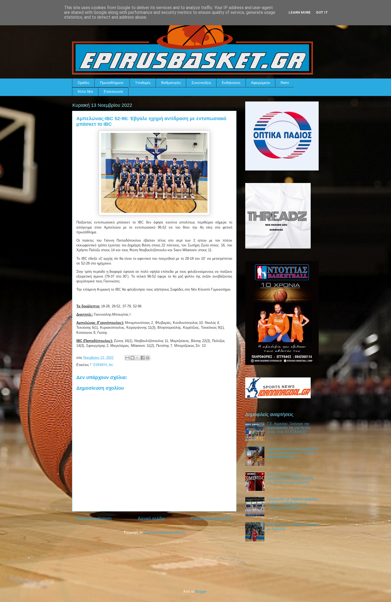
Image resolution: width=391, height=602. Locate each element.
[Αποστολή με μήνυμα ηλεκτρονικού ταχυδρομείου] (127, 357)
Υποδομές (143, 83)
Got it (322, 12)
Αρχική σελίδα (151, 518)
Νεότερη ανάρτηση (93, 518)
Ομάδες (83, 83)
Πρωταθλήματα (111, 83)
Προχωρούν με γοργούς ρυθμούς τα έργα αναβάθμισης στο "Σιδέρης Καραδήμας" (292, 503)
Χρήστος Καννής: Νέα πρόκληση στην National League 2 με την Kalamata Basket (292, 453)
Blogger (201, 591)
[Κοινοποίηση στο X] (137, 357)
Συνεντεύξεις (201, 83)
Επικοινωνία (113, 91)
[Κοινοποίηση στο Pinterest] (147, 357)
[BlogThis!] (132, 357)
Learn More (300, 12)
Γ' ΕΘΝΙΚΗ (98, 365)
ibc (111, 365)
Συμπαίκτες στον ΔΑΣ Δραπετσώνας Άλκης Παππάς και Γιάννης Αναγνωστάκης (290, 478)
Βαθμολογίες (171, 83)
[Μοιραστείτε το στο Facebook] (142, 357)
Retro (285, 83)
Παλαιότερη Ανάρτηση (211, 518)
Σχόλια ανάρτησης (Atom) (165, 532)
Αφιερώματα (260, 83)
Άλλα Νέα (85, 91)
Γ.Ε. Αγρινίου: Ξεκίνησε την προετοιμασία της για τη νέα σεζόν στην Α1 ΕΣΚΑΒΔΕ (288, 428)
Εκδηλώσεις (231, 83)
